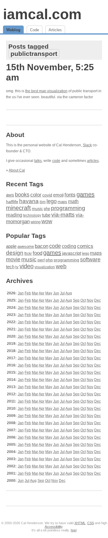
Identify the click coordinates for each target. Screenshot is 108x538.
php (47, 208)
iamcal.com (42, 14)
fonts (70, 195)
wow (46, 221)
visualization (44, 267)
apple (11, 246)
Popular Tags (26, 235)
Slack (87, 145)
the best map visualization (46, 91)
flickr (28, 253)
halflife (12, 201)
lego (51, 201)
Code (34, 30)
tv (17, 267)
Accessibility (53, 526)
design (14, 253)
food (37, 253)
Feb (28, 293)
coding (69, 246)
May (48, 293)
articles (93, 161)
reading (14, 214)
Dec (97, 300)
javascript (71, 253)
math (73, 201)
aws (10, 195)
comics (85, 246)
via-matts (63, 214)
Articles (55, 30)
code (56, 161)
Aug (68, 293)
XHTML (80, 523)
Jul (62, 293)
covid (47, 195)
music (37, 208)
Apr (41, 293)
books (22, 194)
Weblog (13, 30)
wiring (35, 222)
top (73, 530)
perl (41, 259)
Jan (21, 293)
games (85, 194)
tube (46, 214)
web (61, 266)
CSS (90, 523)
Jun (56, 293)
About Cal (17, 170)
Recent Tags (25, 184)
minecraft (18, 208)
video (27, 266)
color (35, 195)
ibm (43, 202)
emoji (58, 194)
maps (62, 201)
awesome (25, 246)
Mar (35, 293)
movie (13, 259)
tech (10, 266)
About (15, 134)
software (90, 260)
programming (68, 208)
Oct (83, 300)
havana (29, 201)
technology (32, 215)
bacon (41, 246)
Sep (76, 300)
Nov (90, 300)
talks (38, 161)
